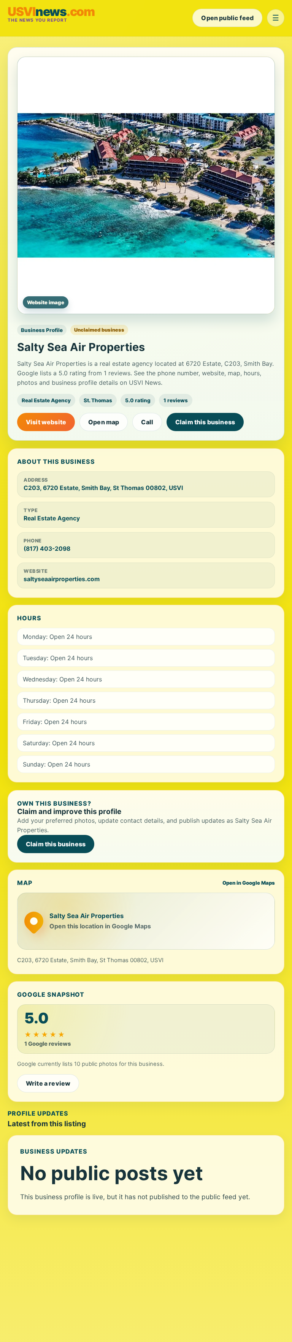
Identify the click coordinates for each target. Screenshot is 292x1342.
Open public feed (227, 18)
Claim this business (205, 422)
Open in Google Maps (248, 883)
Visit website (46, 422)
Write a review (48, 1083)
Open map (103, 422)
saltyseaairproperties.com (62, 579)
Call (147, 422)
